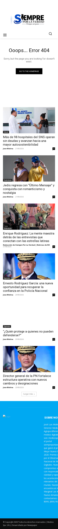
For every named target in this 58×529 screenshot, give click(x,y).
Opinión (7, 278)
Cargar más (28, 394)
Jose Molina (8, 148)
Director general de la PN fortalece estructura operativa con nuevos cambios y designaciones (27, 379)
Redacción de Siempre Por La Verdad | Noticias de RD (26, 245)
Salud (6, 132)
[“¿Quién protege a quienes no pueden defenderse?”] (29, 315)
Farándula (7, 180)
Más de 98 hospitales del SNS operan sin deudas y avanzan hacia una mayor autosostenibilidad (29, 140)
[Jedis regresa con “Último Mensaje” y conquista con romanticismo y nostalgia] (29, 168)
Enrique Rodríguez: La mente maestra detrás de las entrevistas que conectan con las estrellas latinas (28, 237)
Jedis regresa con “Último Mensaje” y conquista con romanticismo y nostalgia (28, 189)
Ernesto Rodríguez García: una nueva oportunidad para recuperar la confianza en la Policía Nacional (28, 287)
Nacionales (8, 371)
